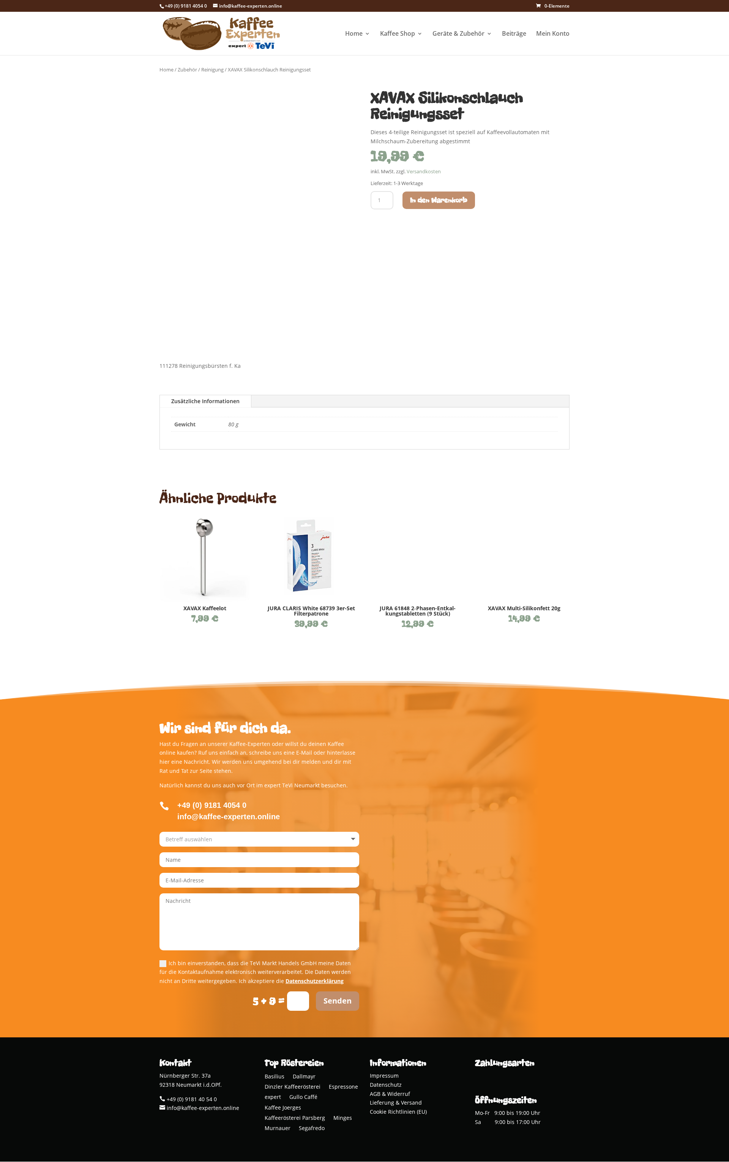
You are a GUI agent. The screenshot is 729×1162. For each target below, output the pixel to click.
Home (354, 34)
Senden (337, 1001)
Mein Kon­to (553, 34)
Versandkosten (424, 171)
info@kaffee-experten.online (202, 1107)
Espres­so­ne (343, 1087)
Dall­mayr (304, 1077)
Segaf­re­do (312, 1129)
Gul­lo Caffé (303, 1097)
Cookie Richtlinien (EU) (398, 1111)
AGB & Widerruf (390, 1093)
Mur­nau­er (277, 1129)
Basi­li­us (274, 1077)
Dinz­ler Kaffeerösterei (292, 1087)
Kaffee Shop (397, 34)
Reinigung (212, 69)
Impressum (384, 1075)
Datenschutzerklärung (315, 981)
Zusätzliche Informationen (205, 401)
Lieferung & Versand (396, 1102)
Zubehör (187, 69)
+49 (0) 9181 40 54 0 (191, 1099)
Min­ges (342, 1118)
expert (273, 1097)
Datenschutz (386, 1084)
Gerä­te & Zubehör (458, 34)
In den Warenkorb (438, 200)
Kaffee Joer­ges (283, 1108)
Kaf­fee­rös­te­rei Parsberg (295, 1118)
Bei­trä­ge (514, 34)
